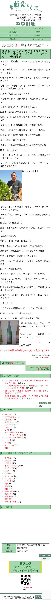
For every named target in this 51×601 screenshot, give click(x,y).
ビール (7, 473)
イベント (8, 414)
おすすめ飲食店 (10, 417)
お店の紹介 (12, 39)
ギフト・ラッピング (12, 466)
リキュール (9, 427)
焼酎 (6, 448)
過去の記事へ (45, 403)
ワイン (16, 45)
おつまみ (8, 461)
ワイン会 (8, 440)
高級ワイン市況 (10, 502)
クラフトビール (10, 422)
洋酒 (6, 484)
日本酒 (7, 443)
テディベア (9, 425)
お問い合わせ (38, 39)
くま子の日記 (10, 468)
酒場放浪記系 (10, 491)
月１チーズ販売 (10, 445)
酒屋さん (8, 494)
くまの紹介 (12, 32)
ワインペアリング (16, 435)
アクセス (38, 36)
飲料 (6, 499)
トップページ (7, 45)
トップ (12, 28)
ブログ (38, 32)
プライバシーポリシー (25, 587)
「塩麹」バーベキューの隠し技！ (39, 368)
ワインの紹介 (38, 28)
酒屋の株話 (9, 497)
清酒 (6, 486)
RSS (26, 589)
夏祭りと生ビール (17, 363)
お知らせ (8, 420)
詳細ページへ (45, 555)
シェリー (8, 471)
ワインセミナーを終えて (14, 438)
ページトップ (38, 597)
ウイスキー (9, 458)
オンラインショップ (12, 36)
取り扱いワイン (13, 432)
